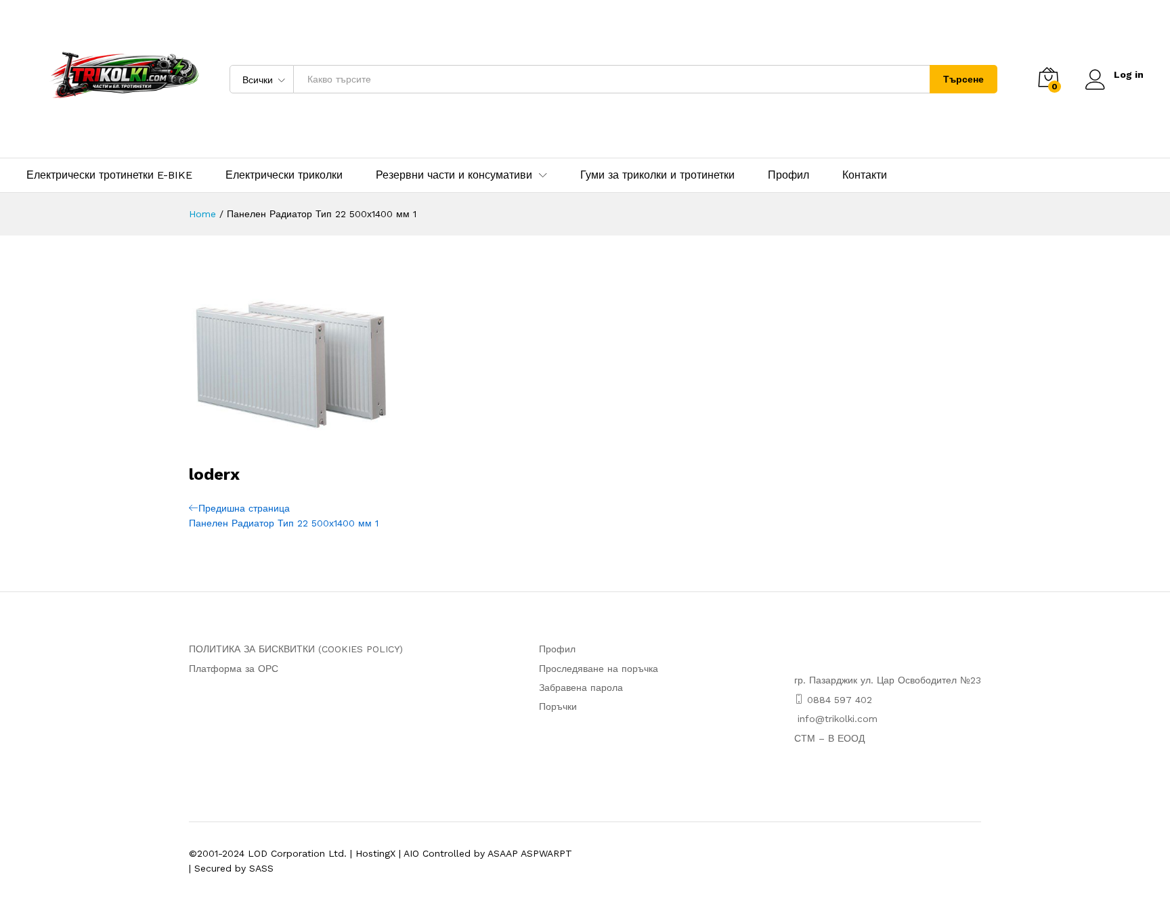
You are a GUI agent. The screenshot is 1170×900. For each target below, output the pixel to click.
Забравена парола (581, 687)
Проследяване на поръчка (598, 668)
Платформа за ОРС (233, 668)
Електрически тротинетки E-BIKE (109, 175)
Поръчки (558, 706)
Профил (788, 175)
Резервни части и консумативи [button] (454, 175)
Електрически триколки (284, 175)
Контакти (864, 175)
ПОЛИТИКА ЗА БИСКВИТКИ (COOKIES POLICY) (296, 649)
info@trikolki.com (838, 718)
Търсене (963, 79)
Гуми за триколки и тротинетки (657, 175)
